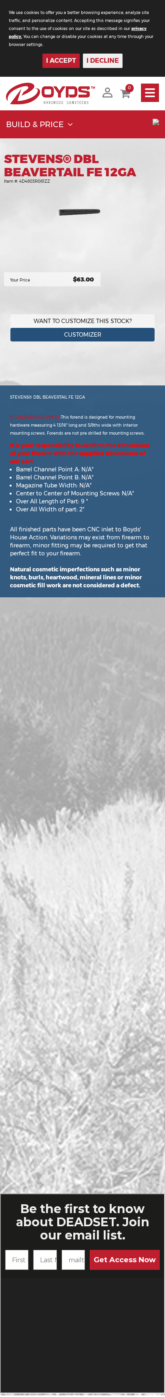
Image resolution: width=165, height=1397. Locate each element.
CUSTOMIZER (82, 334)
